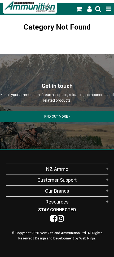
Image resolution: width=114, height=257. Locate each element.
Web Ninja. (87, 238)
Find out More (56, 116)
